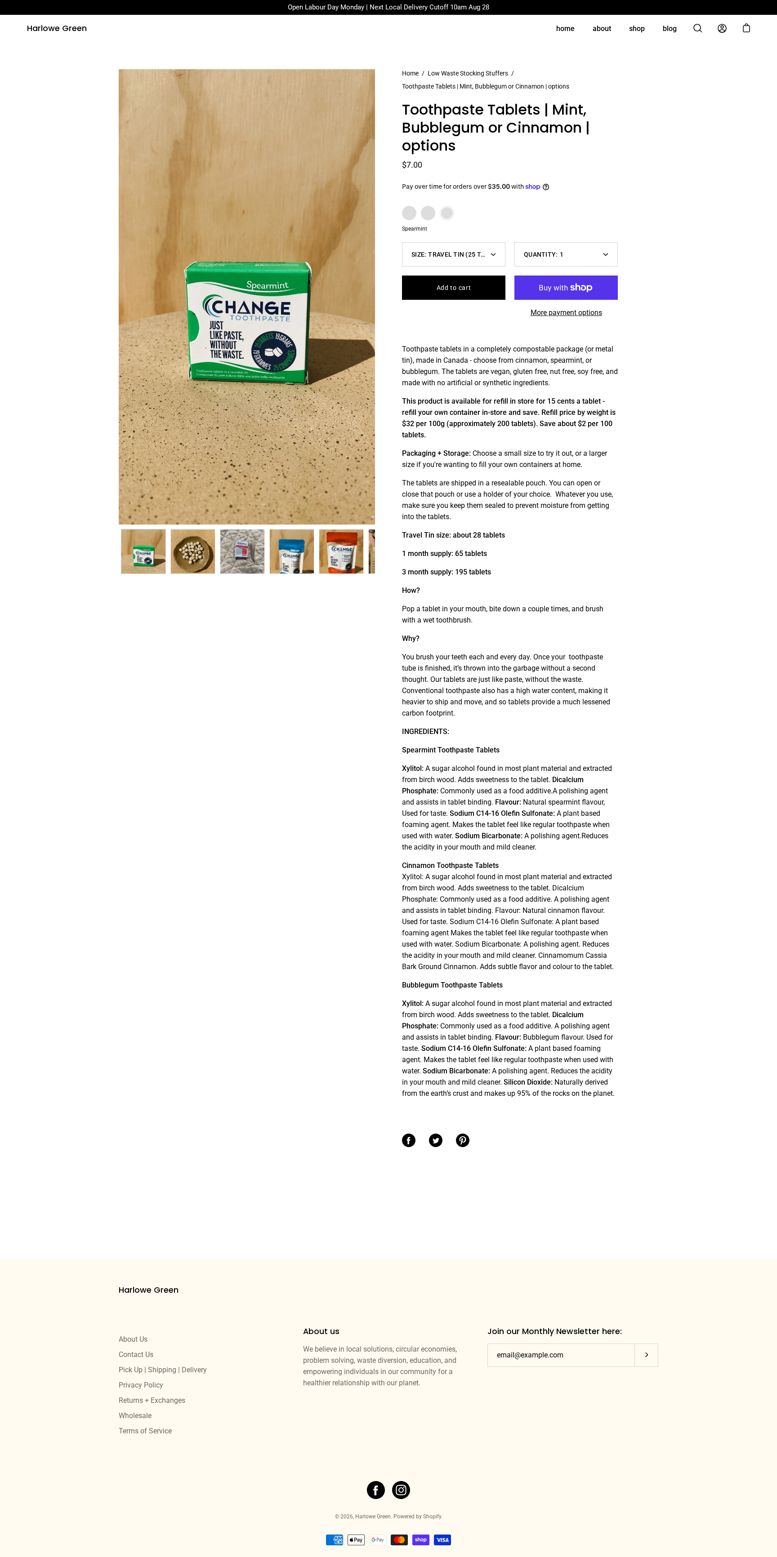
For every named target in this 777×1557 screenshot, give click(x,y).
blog (670, 28)
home (565, 28)
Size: (453, 254)
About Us (133, 1339)
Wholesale (135, 1415)
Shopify (432, 1516)
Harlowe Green (57, 28)
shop (637, 28)
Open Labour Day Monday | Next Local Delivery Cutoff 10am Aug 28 (388, 7)
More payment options (566, 312)
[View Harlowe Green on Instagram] (401, 1490)
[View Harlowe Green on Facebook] (376, 1490)
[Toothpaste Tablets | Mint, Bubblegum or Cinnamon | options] (143, 551)
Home (410, 73)
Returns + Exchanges (152, 1400)
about (602, 28)
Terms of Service (145, 1431)
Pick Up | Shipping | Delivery (163, 1370)
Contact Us (136, 1354)
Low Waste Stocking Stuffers (468, 73)
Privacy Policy (141, 1385)
